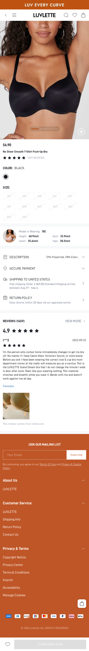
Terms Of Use (48, 464)
